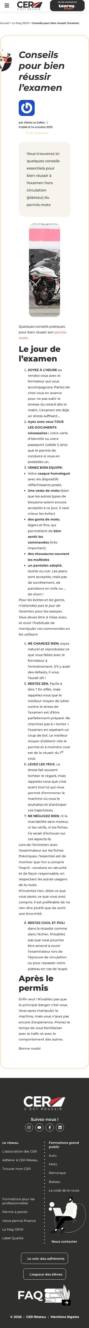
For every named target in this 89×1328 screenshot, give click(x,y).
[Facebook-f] (50, 1127)
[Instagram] (29, 1127)
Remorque (57, 1173)
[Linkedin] (60, 1127)
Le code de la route (64, 1190)
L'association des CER (19, 1151)
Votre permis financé (19, 1221)
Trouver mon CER (16, 1169)
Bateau (54, 1182)
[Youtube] (39, 1127)
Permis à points (14, 1212)
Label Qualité (12, 1238)
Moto (53, 1164)
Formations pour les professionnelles (18, 1201)
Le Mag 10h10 (20, 23)
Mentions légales (65, 1317)
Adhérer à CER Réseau (20, 1160)
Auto (53, 1155)
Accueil (4, 23)
